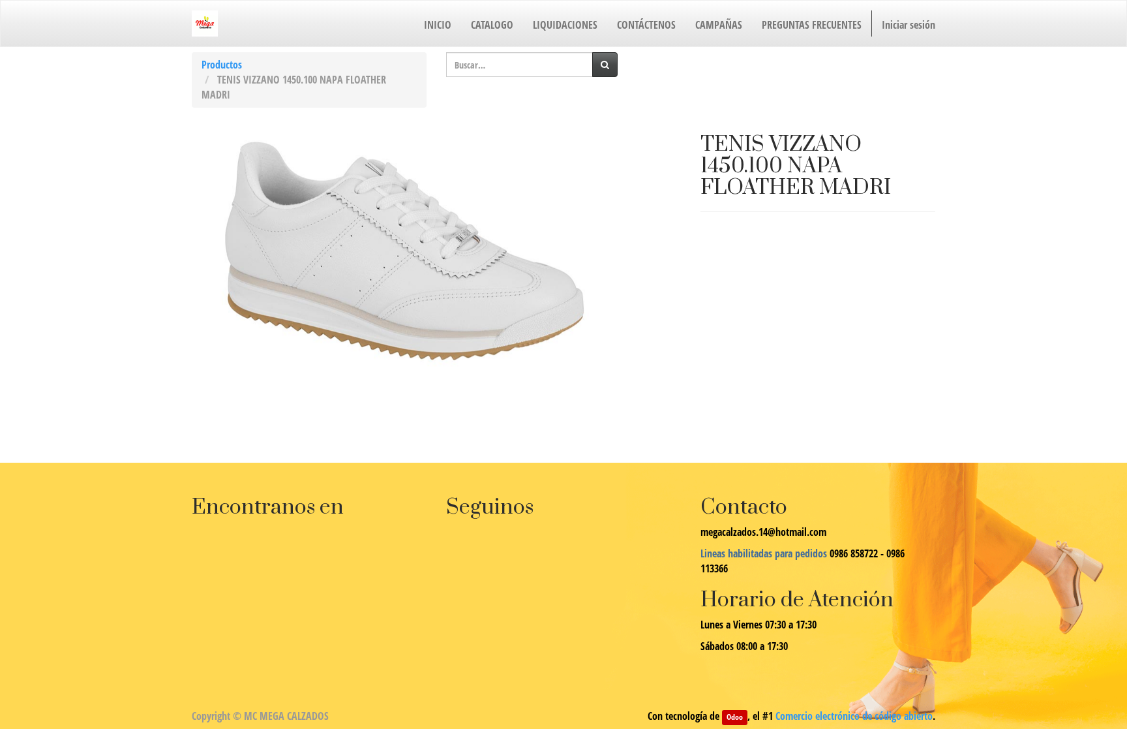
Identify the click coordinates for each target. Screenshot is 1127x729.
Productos (222, 64)
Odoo (735, 716)
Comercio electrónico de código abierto (854, 716)
